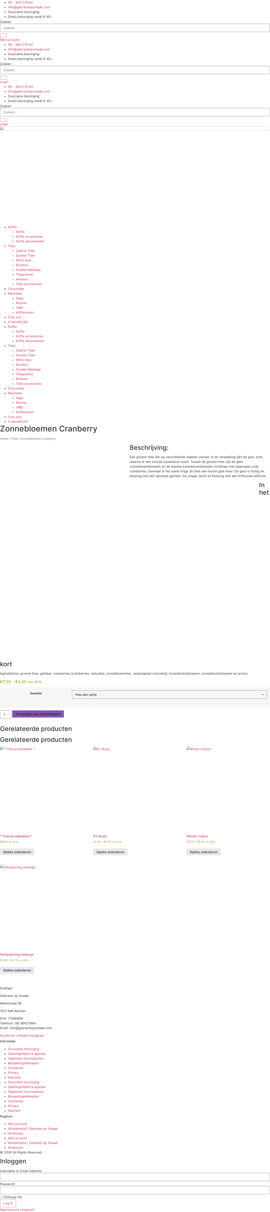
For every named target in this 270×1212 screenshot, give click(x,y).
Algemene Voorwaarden (26, 1058)
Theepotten (24, 274)
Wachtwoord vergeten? (17, 1210)
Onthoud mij (12, 1197)
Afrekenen (15, 1133)
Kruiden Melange (28, 270)
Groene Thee (25, 255)
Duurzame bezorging (23, 1049)
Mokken (22, 279)
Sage (19, 298)
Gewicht (36, 693)
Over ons (14, 317)
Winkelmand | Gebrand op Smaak (33, 1129)
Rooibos (22, 265)
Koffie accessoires (29, 236)
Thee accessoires (29, 284)
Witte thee (23, 260)
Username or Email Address (21, 1170)
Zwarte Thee (25, 251)
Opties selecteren (17, 852)
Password (7, 1184)
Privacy (13, 1073)
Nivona (21, 303)
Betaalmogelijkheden (23, 1063)
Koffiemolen (25, 312)
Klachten (14, 1077)
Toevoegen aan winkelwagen (38, 714)
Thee (11, 246)
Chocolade (16, 289)
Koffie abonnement (30, 241)
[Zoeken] (3, 35)
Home (4, 439)
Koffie (12, 227)
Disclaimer (16, 1068)
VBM (19, 308)
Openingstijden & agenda (26, 1054)
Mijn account (17, 1124)
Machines (15, 293)
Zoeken (5, 21)
